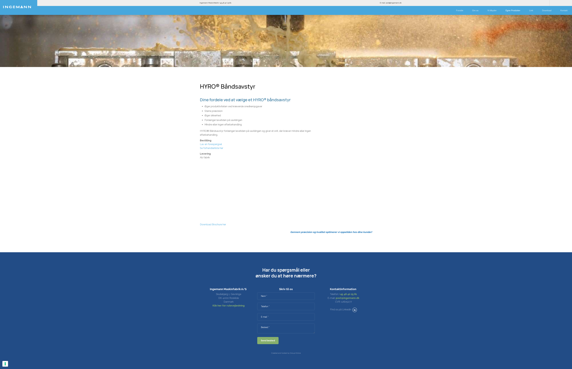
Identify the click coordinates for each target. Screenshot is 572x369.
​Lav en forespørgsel (211, 144)
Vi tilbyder (492, 10)
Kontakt (564, 10)
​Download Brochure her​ (213, 224)
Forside (459, 10)
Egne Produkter (513, 10)
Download (546, 10)
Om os (475, 10)
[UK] (561, 3)
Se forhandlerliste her (211, 148)
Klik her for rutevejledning (229, 305)
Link (531, 10)
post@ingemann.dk (347, 298)
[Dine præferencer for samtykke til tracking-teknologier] (5, 364)
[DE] (567, 3)
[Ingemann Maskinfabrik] (17, 6)
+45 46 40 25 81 (348, 294)
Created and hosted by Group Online (286, 353)
